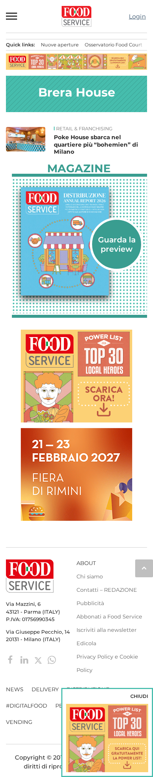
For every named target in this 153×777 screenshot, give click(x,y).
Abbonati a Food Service (109, 616)
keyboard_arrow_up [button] (144, 568)
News (14, 689)
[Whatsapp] (51, 659)
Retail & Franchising (84, 129)
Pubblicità (90, 603)
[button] (12, 16)
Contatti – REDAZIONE (106, 590)
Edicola (86, 643)
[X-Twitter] (38, 659)
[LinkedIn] (25, 659)
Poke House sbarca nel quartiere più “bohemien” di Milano (96, 145)
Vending (19, 722)
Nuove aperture (60, 45)
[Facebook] (11, 659)
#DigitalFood (26, 705)
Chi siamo (89, 576)
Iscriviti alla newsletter (106, 630)
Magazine (79, 168)
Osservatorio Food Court (113, 45)
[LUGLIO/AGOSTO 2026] (79, 241)
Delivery (45, 689)
